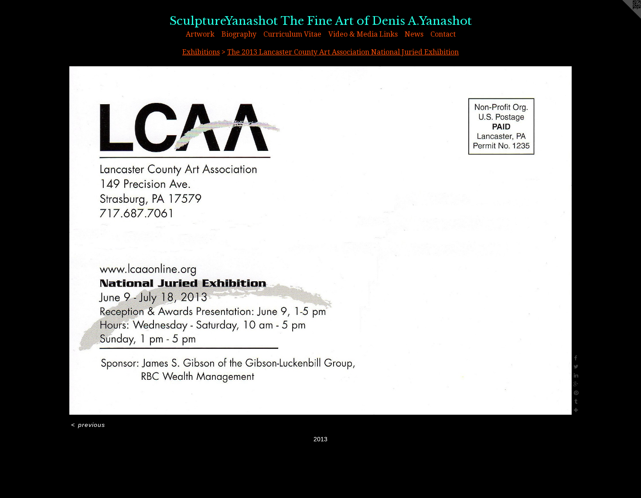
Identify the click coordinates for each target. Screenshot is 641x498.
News (414, 34)
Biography (239, 34)
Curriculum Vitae (292, 34)
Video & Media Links (363, 34)
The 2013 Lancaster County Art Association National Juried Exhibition (343, 52)
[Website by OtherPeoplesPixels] (623, 17)
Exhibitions (201, 52)
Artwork (200, 34)
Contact (443, 34)
